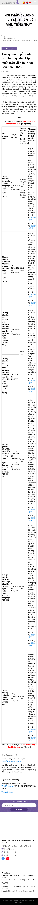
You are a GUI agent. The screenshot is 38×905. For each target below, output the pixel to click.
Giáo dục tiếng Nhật (9, 38)
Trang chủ (4, 36)
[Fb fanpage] (3, 858)
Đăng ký (19, 810)
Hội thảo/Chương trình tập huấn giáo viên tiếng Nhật (20, 40)
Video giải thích (7, 792)
